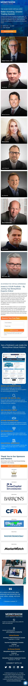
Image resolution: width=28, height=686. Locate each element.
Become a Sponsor (14, 466)
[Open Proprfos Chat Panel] (25, 683)
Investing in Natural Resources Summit (14, 637)
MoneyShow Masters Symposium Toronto (14, 658)
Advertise (4, 630)
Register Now (8, 31)
